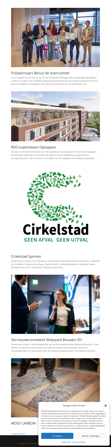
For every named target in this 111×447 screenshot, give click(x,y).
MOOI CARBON (23, 423)
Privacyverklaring (79, 442)
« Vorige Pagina (18, 433)
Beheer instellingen (91, 436)
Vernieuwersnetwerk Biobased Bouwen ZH (46, 339)
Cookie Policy (66, 442)
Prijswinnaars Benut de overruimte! (40, 73)
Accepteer (57, 436)
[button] (105, 405)
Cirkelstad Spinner (26, 256)
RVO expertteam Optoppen (33, 147)
